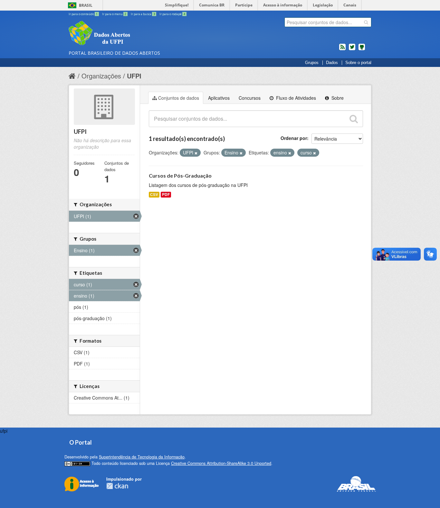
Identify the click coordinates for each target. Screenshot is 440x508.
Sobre (337, 98)
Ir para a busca (143, 14)
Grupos (312, 62)
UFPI (134, 75)
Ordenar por (294, 138)
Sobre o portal (358, 62)
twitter (352, 49)
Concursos (250, 98)
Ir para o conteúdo (83, 14)
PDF (166, 194)
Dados (332, 62)
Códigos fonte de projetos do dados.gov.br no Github (362, 49)
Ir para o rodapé (172, 14)
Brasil (85, 5)
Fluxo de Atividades (295, 98)
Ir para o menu (114, 14)
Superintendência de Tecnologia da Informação (142, 457)
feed (342, 49)
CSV (154, 194)
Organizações (101, 75)
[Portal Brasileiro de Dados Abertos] (138, 34)
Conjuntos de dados (178, 98)
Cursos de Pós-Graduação (180, 175)
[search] (366, 22)
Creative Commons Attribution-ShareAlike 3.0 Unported (221, 463)
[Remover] (196, 152)
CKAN (117, 486)
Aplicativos (219, 98)
